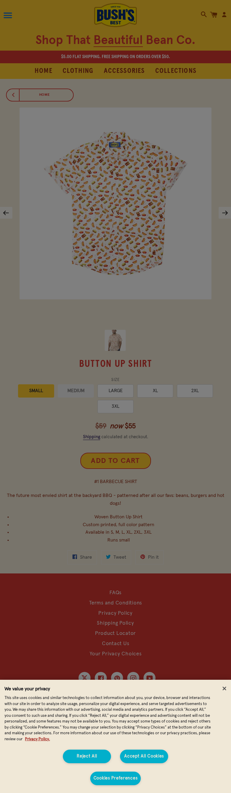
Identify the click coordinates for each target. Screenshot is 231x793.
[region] (115, 736)
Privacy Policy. (37, 739)
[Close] (224, 688)
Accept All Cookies (144, 756)
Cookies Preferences (116, 778)
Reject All (87, 756)
